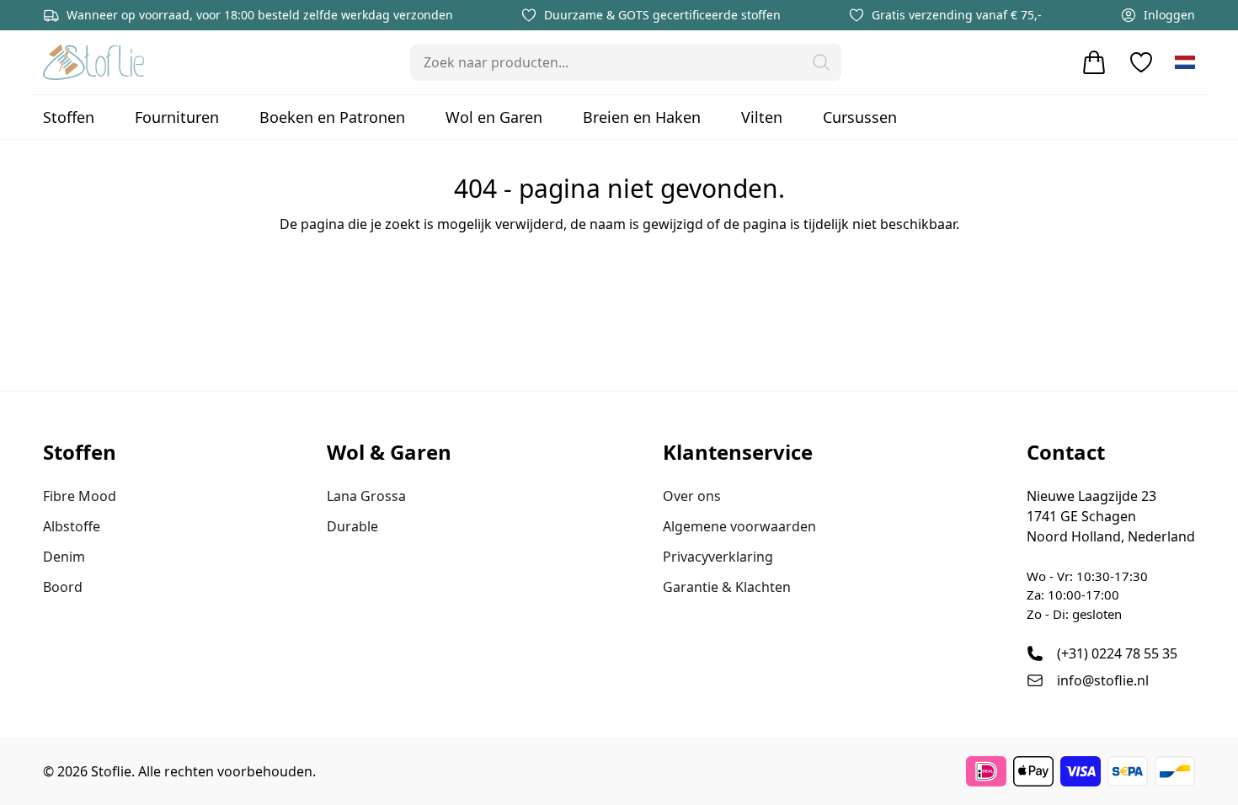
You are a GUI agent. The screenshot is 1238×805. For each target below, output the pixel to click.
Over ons (692, 496)
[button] (821, 62)
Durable (352, 526)
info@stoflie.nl (1103, 680)
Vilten (761, 117)
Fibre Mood (79, 496)
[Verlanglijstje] (1141, 62)
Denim (64, 556)
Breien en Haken (642, 117)
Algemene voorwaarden (739, 526)
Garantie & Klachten (727, 587)
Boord (63, 587)
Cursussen (860, 117)
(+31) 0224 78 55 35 (1117, 653)
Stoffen (68, 117)
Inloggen (1169, 15)
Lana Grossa (366, 496)
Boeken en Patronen (332, 117)
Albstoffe (71, 526)
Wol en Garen (494, 117)
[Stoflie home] (93, 62)
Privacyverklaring (718, 556)
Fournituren (177, 117)
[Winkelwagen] (1094, 62)
